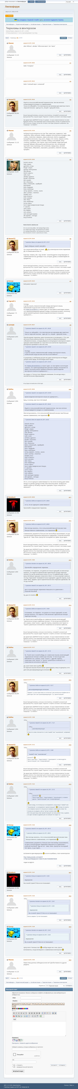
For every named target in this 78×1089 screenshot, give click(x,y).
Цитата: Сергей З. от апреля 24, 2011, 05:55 (38, 347)
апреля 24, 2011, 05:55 (29, 301)
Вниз (7, 38)
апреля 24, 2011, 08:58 (29, 497)
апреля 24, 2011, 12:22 (29, 784)
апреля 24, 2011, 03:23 (29, 281)
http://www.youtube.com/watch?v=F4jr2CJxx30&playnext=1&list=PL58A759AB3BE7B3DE (40, 858)
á (12, 1010)
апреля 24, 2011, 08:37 (29, 324)
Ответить (63, 38)
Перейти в (42, 985)
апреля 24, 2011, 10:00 (29, 560)
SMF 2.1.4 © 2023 (8, 1085)
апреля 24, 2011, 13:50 (29, 959)
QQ (60, 55)
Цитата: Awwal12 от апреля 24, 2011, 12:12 (42, 789)
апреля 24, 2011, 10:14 (29, 605)
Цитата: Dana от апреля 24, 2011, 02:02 (37, 419)
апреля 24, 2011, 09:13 (29, 520)
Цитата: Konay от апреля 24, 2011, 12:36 (37, 876)
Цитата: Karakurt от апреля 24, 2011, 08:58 (38, 563)
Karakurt (11, 497)
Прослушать (15, 1043)
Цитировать (67, 55)
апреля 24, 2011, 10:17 (29, 647)
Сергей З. (12, 301)
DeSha (10, 389)
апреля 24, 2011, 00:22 (29, 81)
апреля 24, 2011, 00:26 (29, 99)
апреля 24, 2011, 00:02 (29, 62)
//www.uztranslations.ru (32, 309)
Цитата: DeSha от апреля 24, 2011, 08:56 (37, 501)
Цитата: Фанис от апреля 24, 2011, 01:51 (38, 242)
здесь (41, 20)
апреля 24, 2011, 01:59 (29, 130)
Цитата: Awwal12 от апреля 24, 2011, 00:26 (38, 328)
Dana (10, 159)
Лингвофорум (12, 6)
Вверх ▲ (72, 1085)
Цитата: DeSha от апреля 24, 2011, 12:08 (41, 750)
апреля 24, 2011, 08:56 (29, 389)
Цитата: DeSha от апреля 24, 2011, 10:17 (41, 685)
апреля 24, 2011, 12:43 (29, 895)
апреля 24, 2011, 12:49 (29, 926)
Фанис (11, 43)
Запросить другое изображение (29, 1043)
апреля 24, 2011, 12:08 (29, 717)
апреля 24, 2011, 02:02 (29, 159)
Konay (10, 281)
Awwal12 (11, 99)
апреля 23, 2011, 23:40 (29, 43)
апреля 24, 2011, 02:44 (29, 238)
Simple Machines (17, 1085)
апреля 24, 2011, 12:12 (29, 744)
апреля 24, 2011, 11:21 (29, 679)
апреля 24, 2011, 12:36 (29, 825)
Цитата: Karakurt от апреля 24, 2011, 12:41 (42, 901)
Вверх (7, 978)
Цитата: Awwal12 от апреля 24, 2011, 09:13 (38, 585)
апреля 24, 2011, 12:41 (29, 872)
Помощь (66, 1085)
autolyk (11, 325)
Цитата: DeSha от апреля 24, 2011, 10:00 (37, 608)
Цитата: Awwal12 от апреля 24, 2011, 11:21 (42, 723)
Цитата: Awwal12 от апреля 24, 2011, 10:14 (38, 651)
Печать (70, 38)
